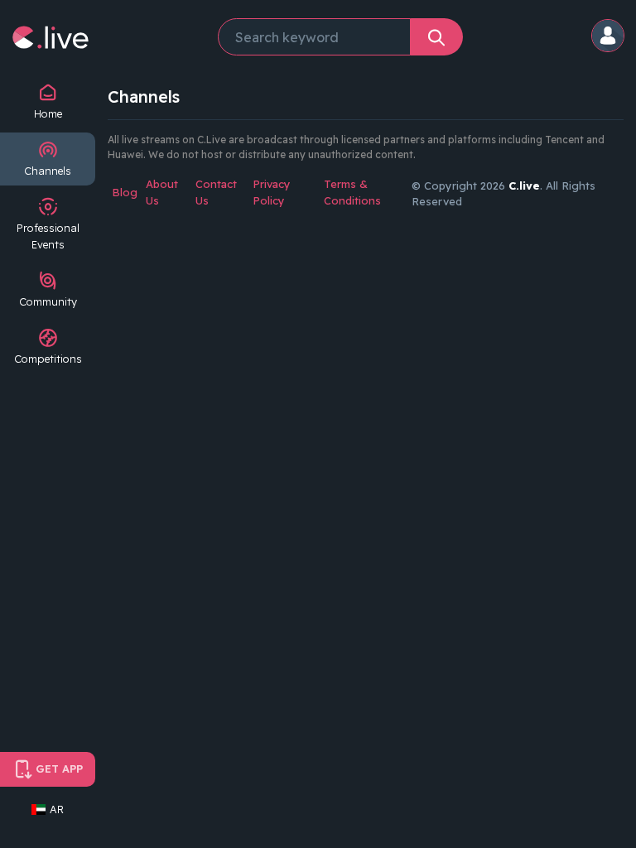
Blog (124, 192)
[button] (608, 36)
